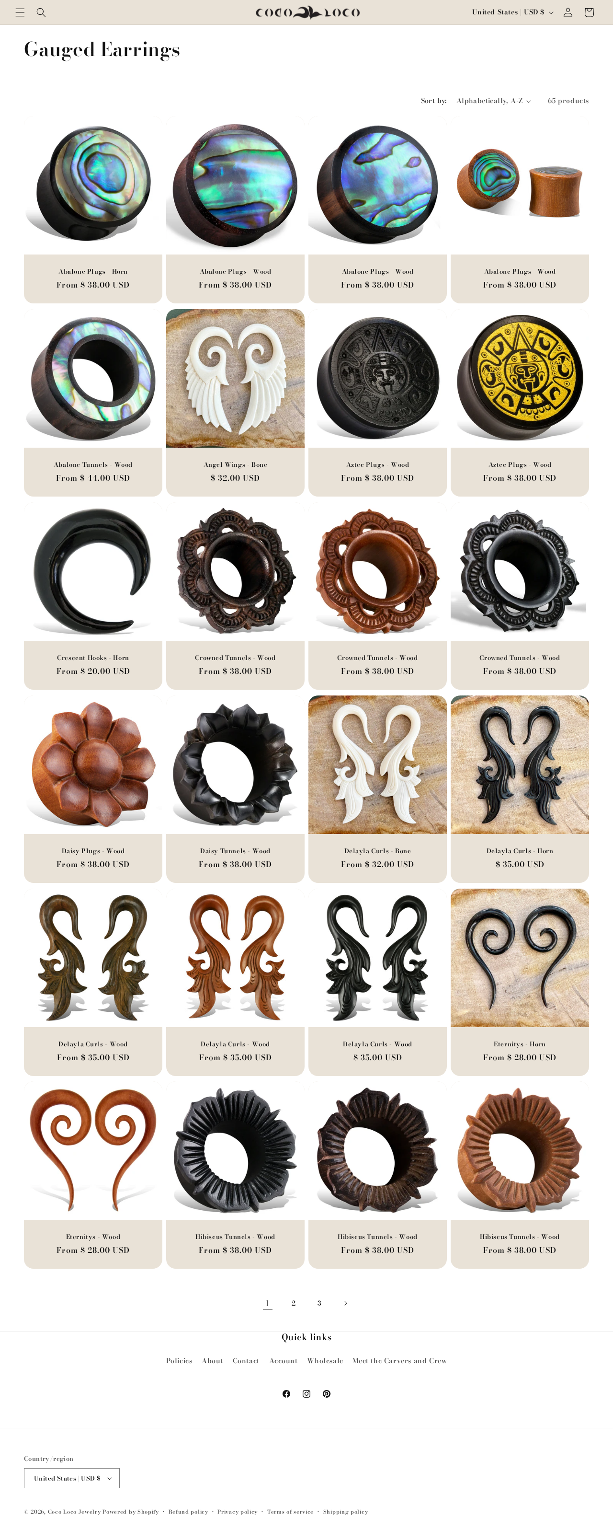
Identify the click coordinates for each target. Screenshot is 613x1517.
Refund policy (188, 1512)
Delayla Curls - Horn (520, 851)
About (212, 1360)
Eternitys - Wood (93, 1237)
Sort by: (434, 100)
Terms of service (290, 1512)
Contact (246, 1360)
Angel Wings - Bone (236, 465)
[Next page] (345, 1303)
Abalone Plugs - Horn (93, 271)
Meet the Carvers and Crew (399, 1360)
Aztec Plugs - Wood (377, 465)
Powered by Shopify (130, 1512)
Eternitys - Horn (520, 1044)
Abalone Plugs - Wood (236, 271)
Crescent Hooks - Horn (93, 658)
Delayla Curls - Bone (377, 851)
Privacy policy (237, 1512)
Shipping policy (345, 1512)
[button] (20, 12)
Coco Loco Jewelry (74, 1512)
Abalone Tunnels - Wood (93, 465)
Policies (179, 1360)
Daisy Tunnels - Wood (235, 851)
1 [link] (268, 1303)
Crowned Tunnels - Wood (235, 658)
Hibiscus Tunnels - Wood (235, 1237)
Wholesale (325, 1360)
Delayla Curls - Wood (93, 1044)
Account (283, 1360)
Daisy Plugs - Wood (93, 851)
